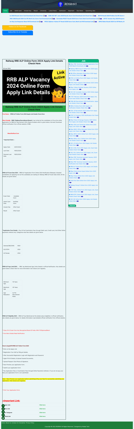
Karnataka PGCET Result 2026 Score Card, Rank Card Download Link (70, 18)
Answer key (27, 10)
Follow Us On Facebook (17, 27)
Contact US (15, 423)
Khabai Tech (85, 426)
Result (36, 10)
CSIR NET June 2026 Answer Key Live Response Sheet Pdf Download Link (25, 21)
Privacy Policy (30, 423)
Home (5, 10)
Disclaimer (22, 423)
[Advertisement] (67, 47)
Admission (62, 10)
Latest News (53, 10)
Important (71, 10)
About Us (8, 423)
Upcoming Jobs (90, 10)
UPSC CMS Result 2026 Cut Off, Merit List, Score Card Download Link (23, 18)
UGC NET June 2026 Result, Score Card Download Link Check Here (29, 15)
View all (72, 205)
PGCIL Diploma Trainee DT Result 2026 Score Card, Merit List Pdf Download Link (77, 21)
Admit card (18, 10)
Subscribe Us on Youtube (17, 32)
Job (11, 10)
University (43, 10)
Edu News (80, 10)
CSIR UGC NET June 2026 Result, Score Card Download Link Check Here (77, 15)
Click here (42, 405)
